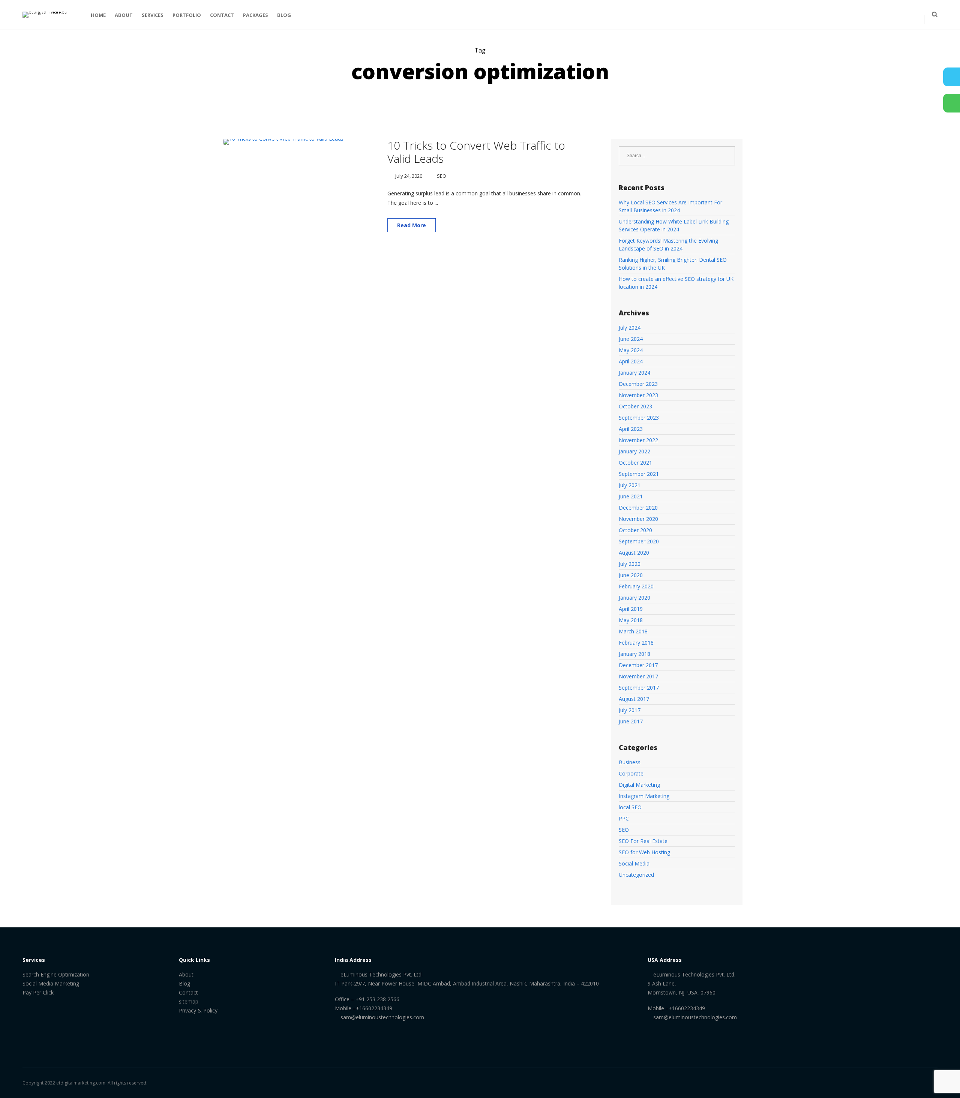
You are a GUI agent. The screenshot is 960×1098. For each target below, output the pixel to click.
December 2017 (638, 665)
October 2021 (635, 462)
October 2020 (635, 530)
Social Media (634, 863)
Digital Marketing (639, 784)
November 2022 (638, 440)
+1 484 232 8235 (885, 8)
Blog (184, 983)
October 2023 (635, 406)
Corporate (631, 773)
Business (629, 762)
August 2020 (634, 552)
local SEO (630, 807)
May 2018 (631, 620)
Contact (188, 992)
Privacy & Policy (198, 1010)
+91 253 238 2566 (376, 999)
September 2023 (639, 417)
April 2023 (631, 428)
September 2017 (639, 687)
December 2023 (638, 383)
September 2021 (639, 473)
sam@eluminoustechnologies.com (382, 1017)
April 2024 (631, 361)
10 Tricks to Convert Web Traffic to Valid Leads (476, 152)
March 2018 (633, 631)
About (186, 974)
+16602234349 (374, 1008)
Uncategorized (636, 874)
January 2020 (634, 597)
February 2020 (636, 586)
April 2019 (631, 608)
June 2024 (631, 338)
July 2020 (629, 563)
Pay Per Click (38, 992)
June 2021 (631, 496)
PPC (624, 818)
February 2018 (636, 642)
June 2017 (631, 721)
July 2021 (629, 485)
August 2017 (634, 698)
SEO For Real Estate (643, 840)
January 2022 (634, 451)
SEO (441, 175)
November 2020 (638, 518)
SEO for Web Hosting (644, 852)
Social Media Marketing (50, 983)
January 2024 (634, 372)
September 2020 (639, 541)
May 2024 (631, 350)
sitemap (188, 1001)
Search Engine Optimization (55, 974)
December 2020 (638, 507)
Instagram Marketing (644, 796)
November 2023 (638, 395)
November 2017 (638, 676)
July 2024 (629, 327)
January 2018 (634, 653)
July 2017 (629, 710)
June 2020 (631, 575)
